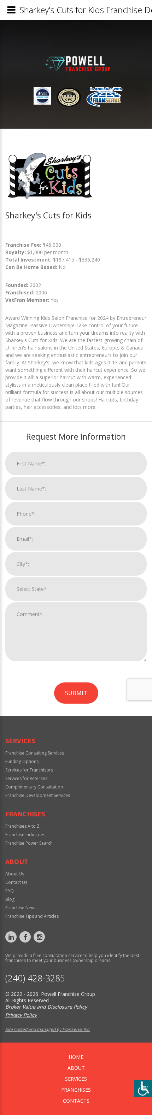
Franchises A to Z (22, 826)
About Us (14, 874)
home (76, 1057)
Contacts (76, 1100)
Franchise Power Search (29, 843)
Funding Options (22, 761)
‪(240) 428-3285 (35, 978)
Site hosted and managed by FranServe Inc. (47, 1029)
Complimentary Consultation (34, 787)
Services (76, 1078)
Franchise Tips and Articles (32, 916)
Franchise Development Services (37, 795)
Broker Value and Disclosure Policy (46, 1006)
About (76, 1067)
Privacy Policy (21, 1014)
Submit (76, 693)
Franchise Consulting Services (34, 753)
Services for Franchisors (29, 770)
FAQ (9, 891)
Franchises (76, 1089)
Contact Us (16, 882)
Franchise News (20, 908)
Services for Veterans (26, 778)
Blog (9, 899)
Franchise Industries (25, 835)
